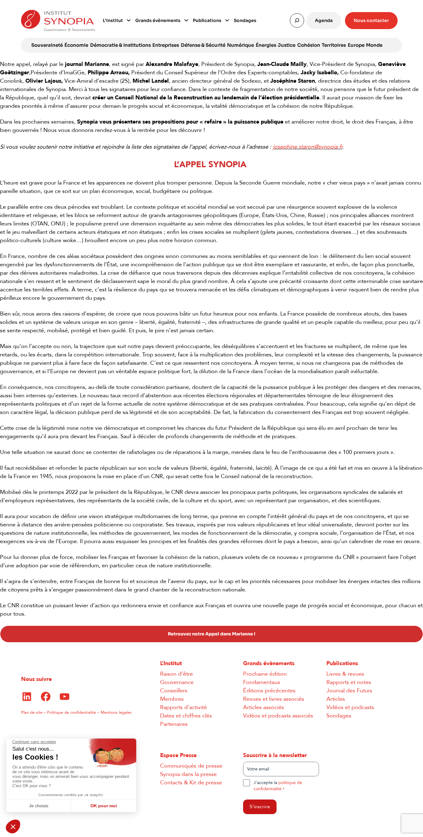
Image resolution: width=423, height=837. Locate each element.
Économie (76, 45)
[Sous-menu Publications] (227, 19)
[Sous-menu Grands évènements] (186, 19)
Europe (356, 45)
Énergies (266, 45)
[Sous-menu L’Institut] (128, 19)
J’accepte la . (278, 786)
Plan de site (31, 712)
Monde (374, 45)
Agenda (324, 20)
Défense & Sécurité (203, 45)
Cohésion (308, 45)
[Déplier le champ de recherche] (297, 20)
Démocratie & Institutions (120, 45)
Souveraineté (47, 45)
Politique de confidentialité (71, 712)
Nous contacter (371, 20)
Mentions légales (116, 712)
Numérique (240, 45)
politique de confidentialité (278, 786)
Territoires (334, 45)
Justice (286, 45)
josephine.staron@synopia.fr (307, 147)
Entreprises (165, 45)
